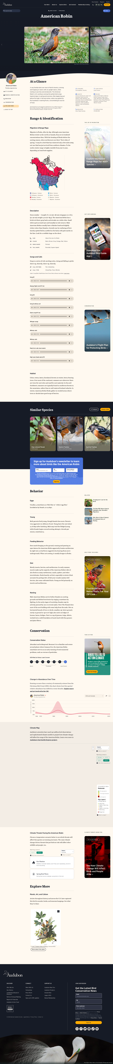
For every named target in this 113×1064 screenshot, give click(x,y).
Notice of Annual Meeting (14, 997)
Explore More (9, 106)
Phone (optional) (70, 469)
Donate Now (48, 992)
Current (100, 757)
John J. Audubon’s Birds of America (40, 946)
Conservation (9, 102)
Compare (95, 409)
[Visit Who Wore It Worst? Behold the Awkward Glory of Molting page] (97, 520)
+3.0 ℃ (106, 760)
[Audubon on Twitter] (85, 1028)
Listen (107, 10)
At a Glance (9, 91)
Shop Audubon (95, 2)
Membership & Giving (84, 4)
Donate (107, 4)
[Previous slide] (1, 44)
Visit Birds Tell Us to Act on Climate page (97, 657)
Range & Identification (12, 95)
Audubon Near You (50, 987)
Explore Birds (63, 4)
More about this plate (38, 949)
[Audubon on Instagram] (77, 1028)
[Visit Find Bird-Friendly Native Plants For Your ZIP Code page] (97, 577)
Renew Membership (50, 998)
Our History (10, 990)
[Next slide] (111, 44)
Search (93, 4)
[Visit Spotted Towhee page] (97, 433)
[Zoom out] (93, 749)
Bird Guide (53, 10)
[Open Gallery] (86, 29)
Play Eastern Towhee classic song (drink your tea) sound (81, 418)
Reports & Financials (12, 999)
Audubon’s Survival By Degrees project (43, 740)
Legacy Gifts (48, 995)
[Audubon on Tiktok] (93, 1028)
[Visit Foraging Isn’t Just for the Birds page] (97, 503)
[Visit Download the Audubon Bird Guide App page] (97, 239)
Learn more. (66, 273)
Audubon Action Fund (13, 1002)
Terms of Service (70, 473)
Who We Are (10, 987)
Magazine (102, 2)
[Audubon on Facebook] (81, 1028)
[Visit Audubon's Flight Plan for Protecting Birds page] (97, 331)
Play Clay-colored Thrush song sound (54, 418)
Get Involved (72, 4)
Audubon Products (50, 990)
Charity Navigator (10, 1008)
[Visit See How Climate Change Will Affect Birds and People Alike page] (97, 857)
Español (108, 2)
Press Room (29, 992)
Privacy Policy (62, 473)
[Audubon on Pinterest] (97, 1028)
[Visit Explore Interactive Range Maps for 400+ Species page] (97, 147)
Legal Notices (26, 1017)
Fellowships (29, 990)
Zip (54, 469)
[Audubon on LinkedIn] (89, 1028)
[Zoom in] (93, 747)
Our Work (46, 4)
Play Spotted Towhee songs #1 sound (109, 418)
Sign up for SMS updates (32, 998)
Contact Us (29, 995)
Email (37, 469)
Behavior (8, 98)
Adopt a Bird (105, 409)
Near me (100, 4)
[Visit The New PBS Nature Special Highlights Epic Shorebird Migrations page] (97, 512)
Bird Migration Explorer (94, 129)
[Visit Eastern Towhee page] (70, 433)
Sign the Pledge (92, 671)
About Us (54, 4)
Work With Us (29, 987)
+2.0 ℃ (99, 760)
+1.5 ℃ (106, 757)
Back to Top (9, 109)
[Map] (60, 786)
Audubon (7, 4)
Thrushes (62, 10)
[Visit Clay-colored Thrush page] (43, 433)
